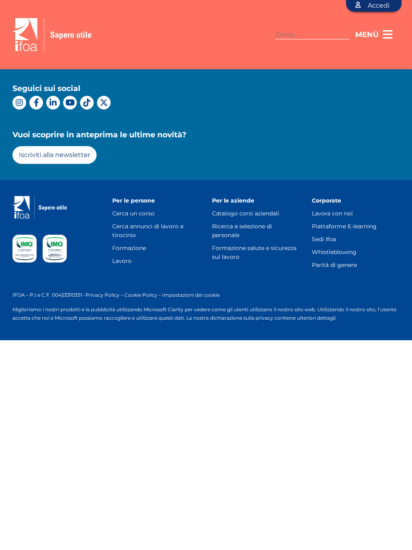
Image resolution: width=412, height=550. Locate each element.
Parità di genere (334, 265)
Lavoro (122, 261)
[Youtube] (70, 103)
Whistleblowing (334, 252)
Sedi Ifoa (324, 239)
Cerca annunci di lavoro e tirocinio (147, 231)
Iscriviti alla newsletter (54, 155)
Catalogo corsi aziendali (245, 213)
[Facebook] (36, 103)
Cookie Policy (140, 295)
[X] (104, 103)
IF (14, 295)
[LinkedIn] (53, 103)
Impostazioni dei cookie (191, 295)
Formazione (129, 248)
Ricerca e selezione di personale (242, 231)
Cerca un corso (133, 213)
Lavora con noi (332, 213)
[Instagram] (19, 103)
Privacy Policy (102, 295)
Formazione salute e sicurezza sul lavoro (254, 252)
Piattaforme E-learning (344, 226)
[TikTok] (87, 103)
